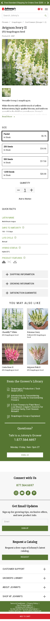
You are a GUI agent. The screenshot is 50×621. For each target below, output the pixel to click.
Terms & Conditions (17, 603)
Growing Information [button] (22, 283)
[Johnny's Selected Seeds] (9, 9)
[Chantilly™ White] (12, 319)
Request (25, 557)
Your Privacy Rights (24, 605)
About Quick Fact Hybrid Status (20, 248)
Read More (7, 116)
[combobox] (25, 15)
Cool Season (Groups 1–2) (35, 22)
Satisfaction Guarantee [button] (23, 293)
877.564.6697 (25, 485)
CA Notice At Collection (24, 607)
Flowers (5, 22)
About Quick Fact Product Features (24, 258)
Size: (4, 127)
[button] (2, 2)
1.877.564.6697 (25, 440)
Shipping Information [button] (22, 274)
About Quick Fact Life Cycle (15, 237)
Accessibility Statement (32, 611)
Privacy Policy (32, 603)
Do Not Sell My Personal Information (24, 609)
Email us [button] (25, 455)
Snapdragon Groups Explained (25, 416)
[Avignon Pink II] (37, 354)
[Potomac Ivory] (37, 319)
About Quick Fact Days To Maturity (23, 227)
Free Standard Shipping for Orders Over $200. (24, 3)
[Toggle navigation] (45, 9)
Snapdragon (17, 22)
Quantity (25, 183)
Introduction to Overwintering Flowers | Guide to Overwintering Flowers (27, 398)
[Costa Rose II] (12, 354)
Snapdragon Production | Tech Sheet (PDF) (25, 390)
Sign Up (24, 528)
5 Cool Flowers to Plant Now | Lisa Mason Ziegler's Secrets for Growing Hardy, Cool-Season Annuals (27, 408)
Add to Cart (25, 616)
